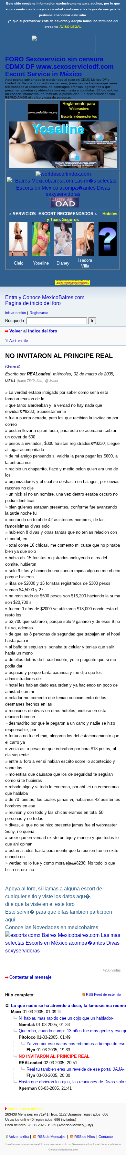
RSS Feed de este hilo (103, 994)
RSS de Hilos (84, 1137)
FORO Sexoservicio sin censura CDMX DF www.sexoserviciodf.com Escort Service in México (59, 67)
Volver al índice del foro (33, 331)
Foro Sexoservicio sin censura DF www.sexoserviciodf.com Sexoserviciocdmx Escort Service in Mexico (63, 1144)
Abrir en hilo (18, 340)
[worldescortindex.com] (63, 174)
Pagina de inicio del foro (33, 303)
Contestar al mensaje (30, 977)
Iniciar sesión (15, 313)
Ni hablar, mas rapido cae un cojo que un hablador (65, 1018)
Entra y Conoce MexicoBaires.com (44, 297)
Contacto (106, 1137)
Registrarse (39, 313)
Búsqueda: (15, 320)
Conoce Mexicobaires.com (63, 1149)
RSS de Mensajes (51, 1137)
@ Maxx (51, 381)
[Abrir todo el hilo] (59, 1011)
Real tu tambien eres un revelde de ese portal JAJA (74, 1069)
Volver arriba (19, 1137)
